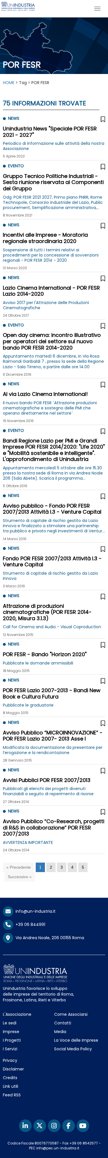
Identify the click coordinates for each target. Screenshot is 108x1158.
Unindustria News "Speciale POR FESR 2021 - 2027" (50, 131)
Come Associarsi (71, 1014)
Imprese (11, 1031)
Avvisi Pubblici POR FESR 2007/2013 (46, 780)
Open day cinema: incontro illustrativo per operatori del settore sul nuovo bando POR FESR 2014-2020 (52, 341)
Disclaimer (13, 1069)
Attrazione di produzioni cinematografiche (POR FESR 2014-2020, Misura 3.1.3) (47, 612)
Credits (10, 1078)
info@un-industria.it (34, 911)
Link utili (10, 1086)
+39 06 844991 (29, 924)
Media (60, 1031)
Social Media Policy (73, 1049)
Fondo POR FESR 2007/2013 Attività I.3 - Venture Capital (52, 561)
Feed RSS (12, 1095)
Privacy (10, 1060)
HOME (8, 83)
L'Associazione (17, 1014)
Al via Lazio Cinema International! (45, 394)
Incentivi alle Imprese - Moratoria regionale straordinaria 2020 (45, 238)
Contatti (62, 1023)
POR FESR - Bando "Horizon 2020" (45, 654)
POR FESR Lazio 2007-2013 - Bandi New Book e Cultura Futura (52, 693)
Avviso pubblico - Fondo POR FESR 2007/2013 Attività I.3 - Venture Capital (52, 509)
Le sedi (9, 1023)
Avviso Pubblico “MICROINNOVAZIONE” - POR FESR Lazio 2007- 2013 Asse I (53, 736)
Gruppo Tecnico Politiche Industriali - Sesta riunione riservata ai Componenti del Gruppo (53, 182)
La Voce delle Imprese (76, 1040)
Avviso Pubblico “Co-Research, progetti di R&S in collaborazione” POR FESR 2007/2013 (53, 827)
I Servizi (10, 1049)
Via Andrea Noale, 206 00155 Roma (48, 938)
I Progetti (12, 1040)
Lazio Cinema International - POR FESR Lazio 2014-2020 (51, 291)
